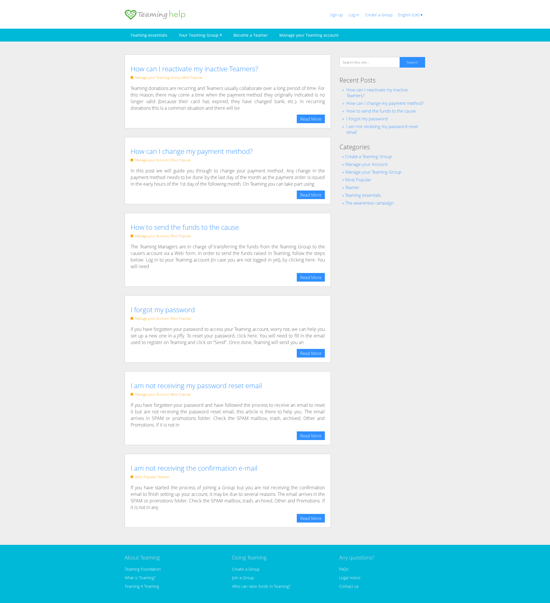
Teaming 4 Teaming (142, 586)
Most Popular (192, 77)
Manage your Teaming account (309, 35)
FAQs (344, 569)
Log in (354, 14)
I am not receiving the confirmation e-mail (194, 468)
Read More (310, 119)
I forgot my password (163, 309)
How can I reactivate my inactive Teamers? (194, 68)
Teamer (164, 476)
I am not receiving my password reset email (196, 385)
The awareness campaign (369, 203)
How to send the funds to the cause (185, 227)
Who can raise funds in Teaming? (261, 586)
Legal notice (350, 577)
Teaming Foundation (143, 569)
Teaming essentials (148, 35)
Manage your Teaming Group (157, 77)
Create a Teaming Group (368, 156)
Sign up (336, 14)
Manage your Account (152, 160)
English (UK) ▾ (410, 14)
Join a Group (243, 577)
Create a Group (378, 14)
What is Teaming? (140, 577)
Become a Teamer (250, 35)
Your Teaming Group (199, 35)
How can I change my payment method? (192, 151)
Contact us (349, 586)
